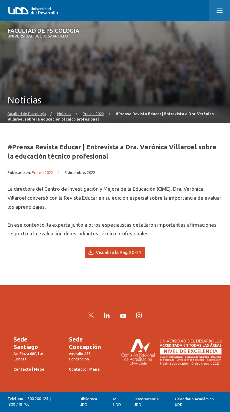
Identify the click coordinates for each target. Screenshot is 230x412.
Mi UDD (117, 402)
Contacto (22, 369)
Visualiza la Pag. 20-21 (118, 252)
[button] (219, 10)
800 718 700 (19, 404)
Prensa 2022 (93, 114)
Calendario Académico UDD (194, 402)
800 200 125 (38, 399)
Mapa (39, 369)
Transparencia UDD (146, 402)
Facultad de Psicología (43, 33)
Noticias (64, 114)
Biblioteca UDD (88, 402)
